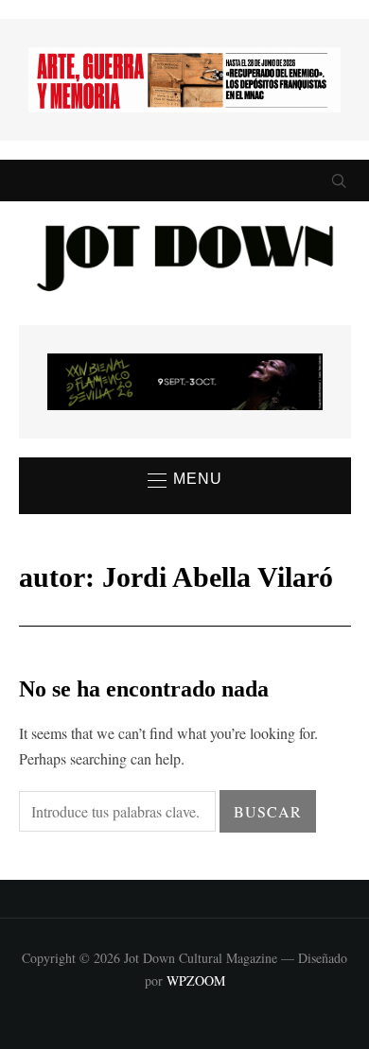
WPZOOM (196, 980)
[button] (185, 480)
